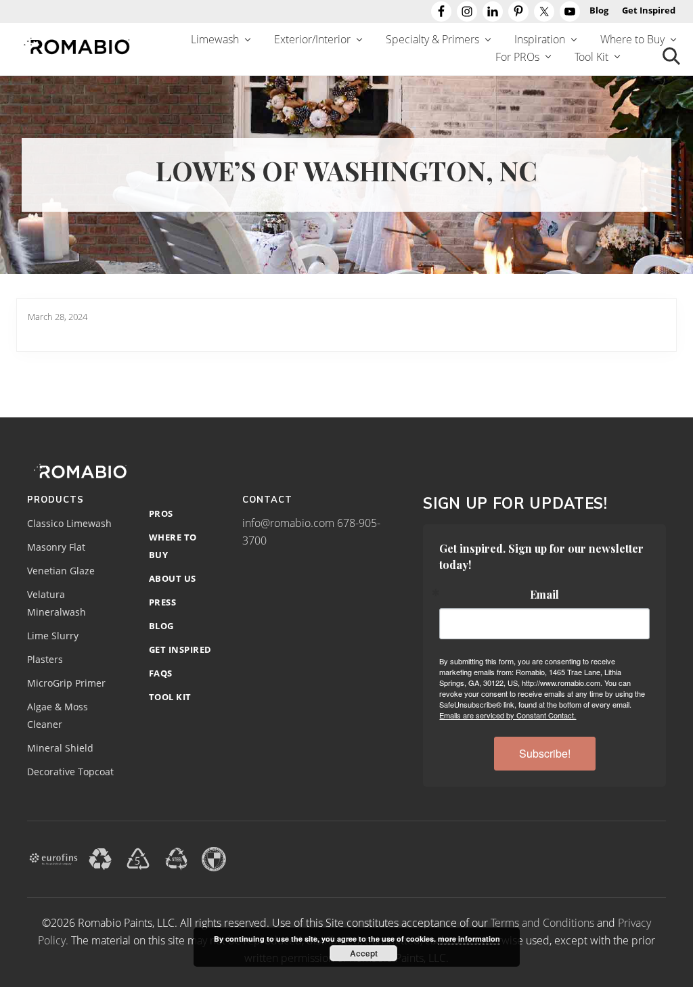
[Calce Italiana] (213, 857)
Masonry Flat (56, 547)
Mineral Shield (60, 748)
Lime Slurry (53, 636)
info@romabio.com (288, 522)
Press (163, 602)
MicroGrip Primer (66, 683)
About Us (172, 578)
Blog (161, 626)
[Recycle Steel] (176, 857)
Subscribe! (545, 753)
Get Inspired (180, 649)
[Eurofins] (53, 857)
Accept (364, 953)
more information (469, 939)
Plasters (45, 659)
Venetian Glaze (61, 571)
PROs (161, 513)
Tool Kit (170, 697)
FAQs (161, 673)
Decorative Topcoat (70, 772)
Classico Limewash (69, 524)
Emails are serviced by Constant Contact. (507, 715)
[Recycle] (100, 857)
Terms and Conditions (542, 922)
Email (544, 594)
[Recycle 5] (138, 857)
